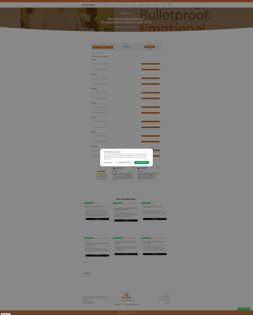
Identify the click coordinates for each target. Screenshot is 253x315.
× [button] (150, 150)
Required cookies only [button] (124, 162)
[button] (108, 162)
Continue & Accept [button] (142, 162)
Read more (110, 159)
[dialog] (126, 157)
